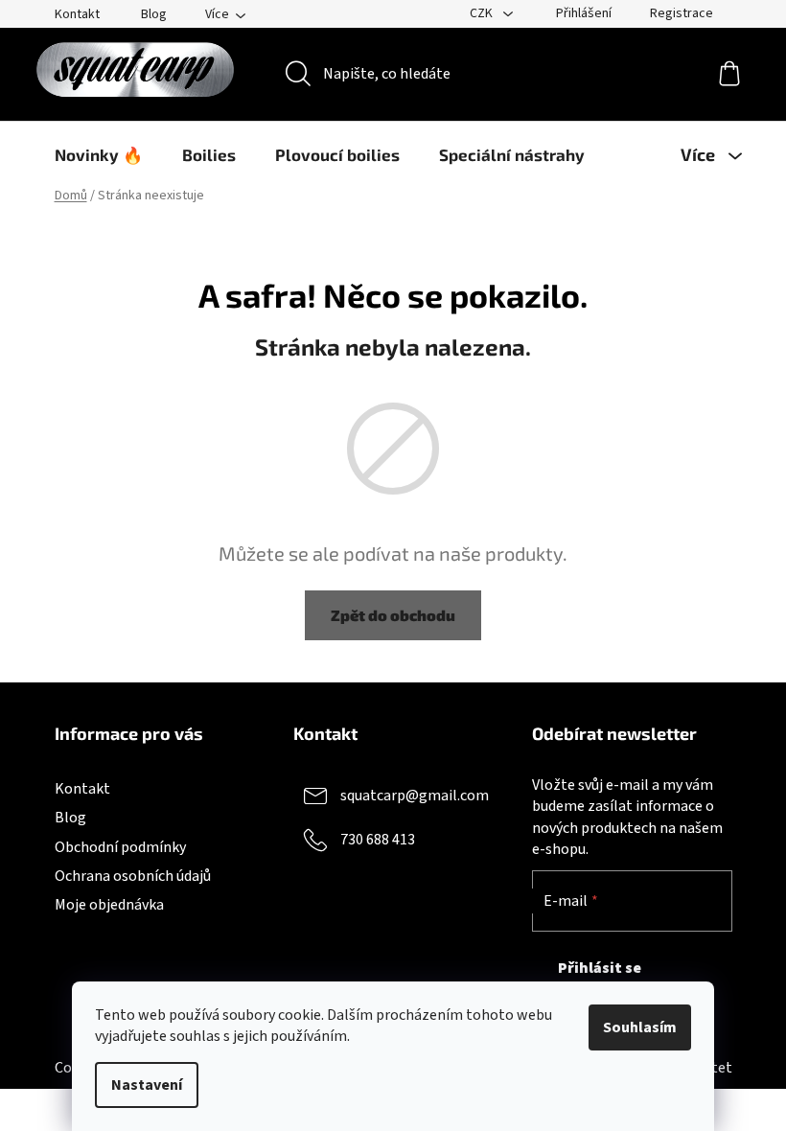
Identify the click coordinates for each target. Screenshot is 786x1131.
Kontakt (77, 14)
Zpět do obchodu (393, 615)
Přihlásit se (599, 968)
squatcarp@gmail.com (414, 795)
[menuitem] (98, 154)
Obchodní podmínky (120, 847)
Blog (154, 14)
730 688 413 (377, 839)
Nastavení (146, 1085)
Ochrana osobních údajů (133, 876)
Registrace (681, 13)
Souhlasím (640, 1027)
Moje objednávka (109, 904)
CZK (483, 13)
